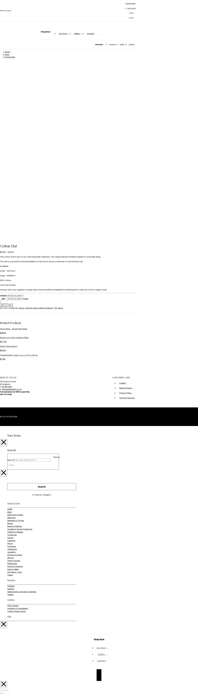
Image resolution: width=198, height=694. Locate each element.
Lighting (11, 600)
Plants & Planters (15, 566)
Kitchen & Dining (14, 555)
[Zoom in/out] (1, 690)
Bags (9, 512)
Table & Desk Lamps (16, 611)
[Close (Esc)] (8, 690)
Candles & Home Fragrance (19, 529)
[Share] (5, 690)
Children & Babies (15, 532)
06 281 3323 (7, 386)
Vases (10, 575)
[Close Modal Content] (3, 442)
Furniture (11, 580)
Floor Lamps (12, 605)
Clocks (10, 537)
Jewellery (11, 552)
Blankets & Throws (15, 520)
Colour (3, 295)
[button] (130, 13)
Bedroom (11, 517)
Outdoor (11, 586)
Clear (25, 298)
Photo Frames (13, 560)
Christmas (12, 535)
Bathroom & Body (15, 515)
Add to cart (6, 305)
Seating (10, 589)
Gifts (9, 616)
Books (10, 523)
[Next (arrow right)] (3, 693)
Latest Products (46, 308)
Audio (9, 509)
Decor (22, 308)
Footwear (11, 546)
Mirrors (10, 558)
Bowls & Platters (14, 526)
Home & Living (31, 308)
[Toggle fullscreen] (3, 690)
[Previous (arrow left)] (1, 693)
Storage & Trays (14, 572)
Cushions (11, 540)
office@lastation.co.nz (12, 389)
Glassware (12, 549)
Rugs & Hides (13, 569)
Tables (10, 594)
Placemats (12, 563)
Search (10, 460)
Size (3, 298)
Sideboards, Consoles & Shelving (21, 591)
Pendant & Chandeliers (17, 608)
